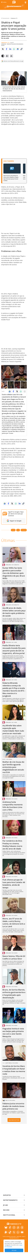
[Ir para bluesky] (6, 1227)
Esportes (7, 1195)
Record (6, 1210)
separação (23, 530)
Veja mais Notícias (14, 1120)
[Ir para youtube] (22, 1232)
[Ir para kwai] (18, 1227)
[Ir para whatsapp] (18, 1232)
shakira (13, 530)
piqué (18, 530)
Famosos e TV (14, 18)
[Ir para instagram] (14, 1227)
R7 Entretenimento (5, 18)
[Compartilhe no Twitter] (3, 49)
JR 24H (5, 1205)
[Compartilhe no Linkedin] (10, 49)
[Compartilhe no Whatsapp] (14, 49)
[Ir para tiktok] (10, 1232)
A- (11, 56)
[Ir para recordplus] (6, 1232)
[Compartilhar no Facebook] (7, 49)
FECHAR (14, 1250)
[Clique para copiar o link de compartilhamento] (21, 49)
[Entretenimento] (14, 7)
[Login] (25, 2)
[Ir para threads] (22, 1227)
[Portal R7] (14, 2)
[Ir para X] (14, 1232)
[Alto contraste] (2, 56)
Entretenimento (10, 1200)
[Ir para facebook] (10, 1227)
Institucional (9, 1215)
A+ (7, 56)
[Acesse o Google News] (18, 49)
